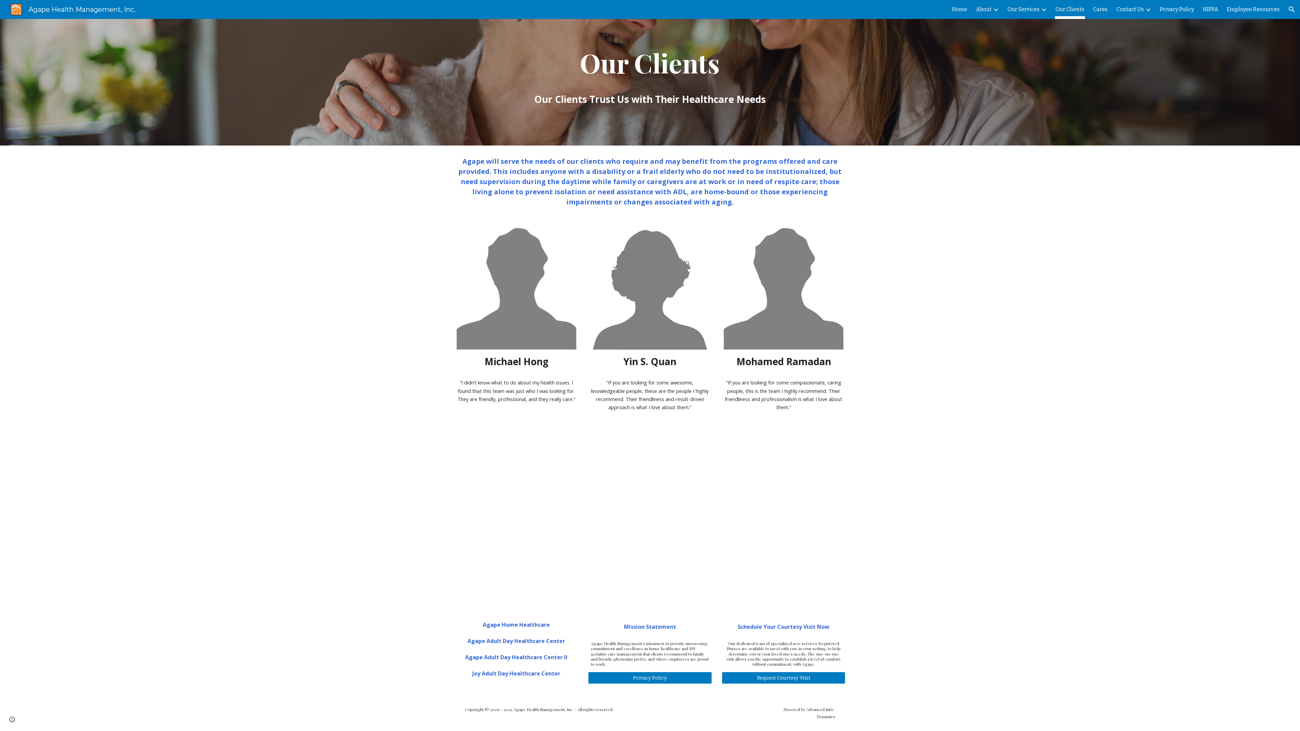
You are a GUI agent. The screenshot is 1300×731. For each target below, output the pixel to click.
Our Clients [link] (1070, 9)
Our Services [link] (1024, 9)
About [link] (984, 9)
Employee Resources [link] (1253, 9)
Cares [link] (1100, 9)
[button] (1292, 9)
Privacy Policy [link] (1177, 9)
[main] (650, 63)
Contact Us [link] (1130, 9)
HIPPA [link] (1210, 9)
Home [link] (959, 9)
